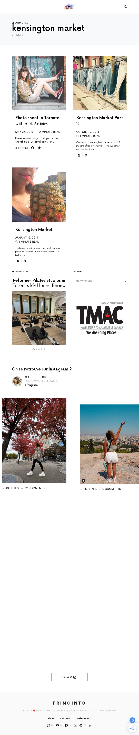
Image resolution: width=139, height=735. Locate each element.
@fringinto (31, 385)
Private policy (82, 718)
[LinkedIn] (90, 725)
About (51, 718)
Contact (64, 718)
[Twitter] (75, 725)
